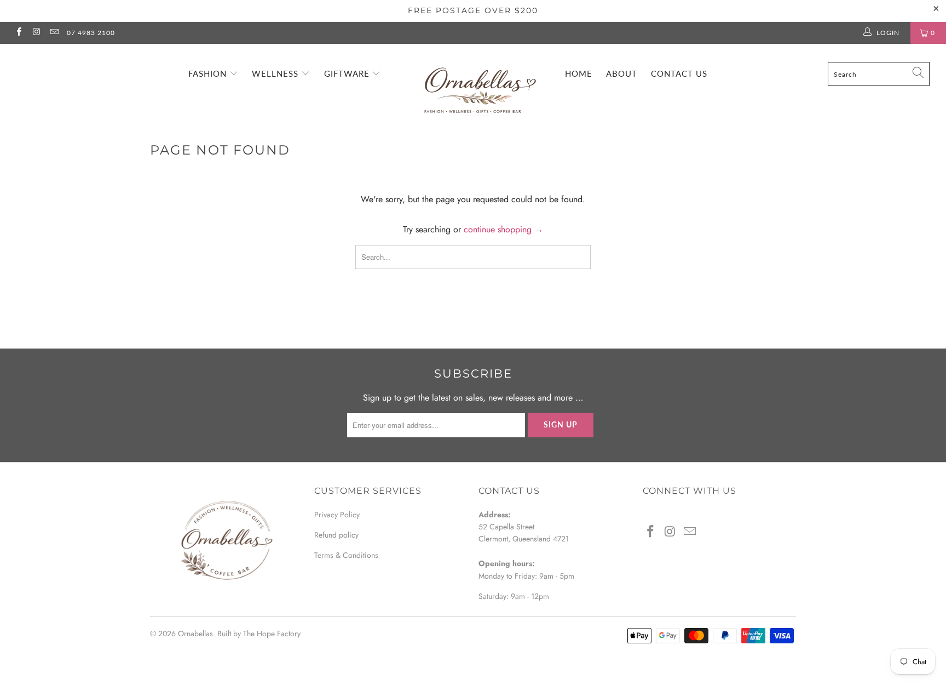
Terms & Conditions (346, 555)
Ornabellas (195, 633)
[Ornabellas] (478, 83)
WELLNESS (276, 73)
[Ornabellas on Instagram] (36, 33)
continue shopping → (503, 229)
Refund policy (336, 534)
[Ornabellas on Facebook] (18, 33)
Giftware (348, 73)
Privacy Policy (337, 514)
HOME (578, 73)
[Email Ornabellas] (54, 33)
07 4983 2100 (91, 32)
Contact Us (679, 73)
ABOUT (621, 73)
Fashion (208, 73)
